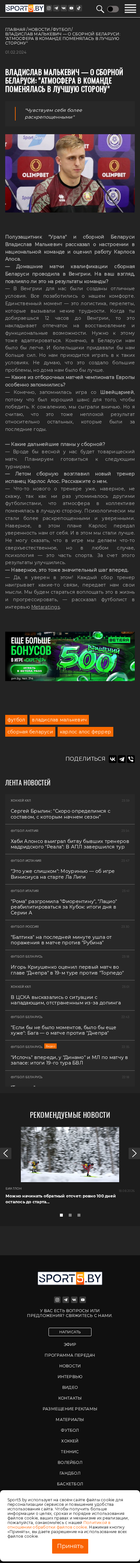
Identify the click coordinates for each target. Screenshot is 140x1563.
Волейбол (70, 1462)
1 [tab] (63, 1217)
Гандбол (70, 1473)
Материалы (70, 1419)
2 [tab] (72, 1217)
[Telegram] (122, 759)
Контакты (70, 1398)
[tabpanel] (70, 1168)
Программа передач (70, 1355)
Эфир (70, 1344)
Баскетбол (70, 1483)
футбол (16, 720)
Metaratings (45, 607)
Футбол (70, 1430)
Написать (70, 1332)
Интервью (70, 1376)
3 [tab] (80, 1217)
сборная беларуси (30, 732)
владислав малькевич (59, 720)
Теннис (70, 1451)
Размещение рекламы (70, 1408)
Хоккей (69, 1441)
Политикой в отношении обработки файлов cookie (59, 1525)
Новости (70, 1365)
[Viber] (131, 759)
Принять (70, 1546)
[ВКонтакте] (113, 759)
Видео (70, 1387)
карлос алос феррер (85, 732)
